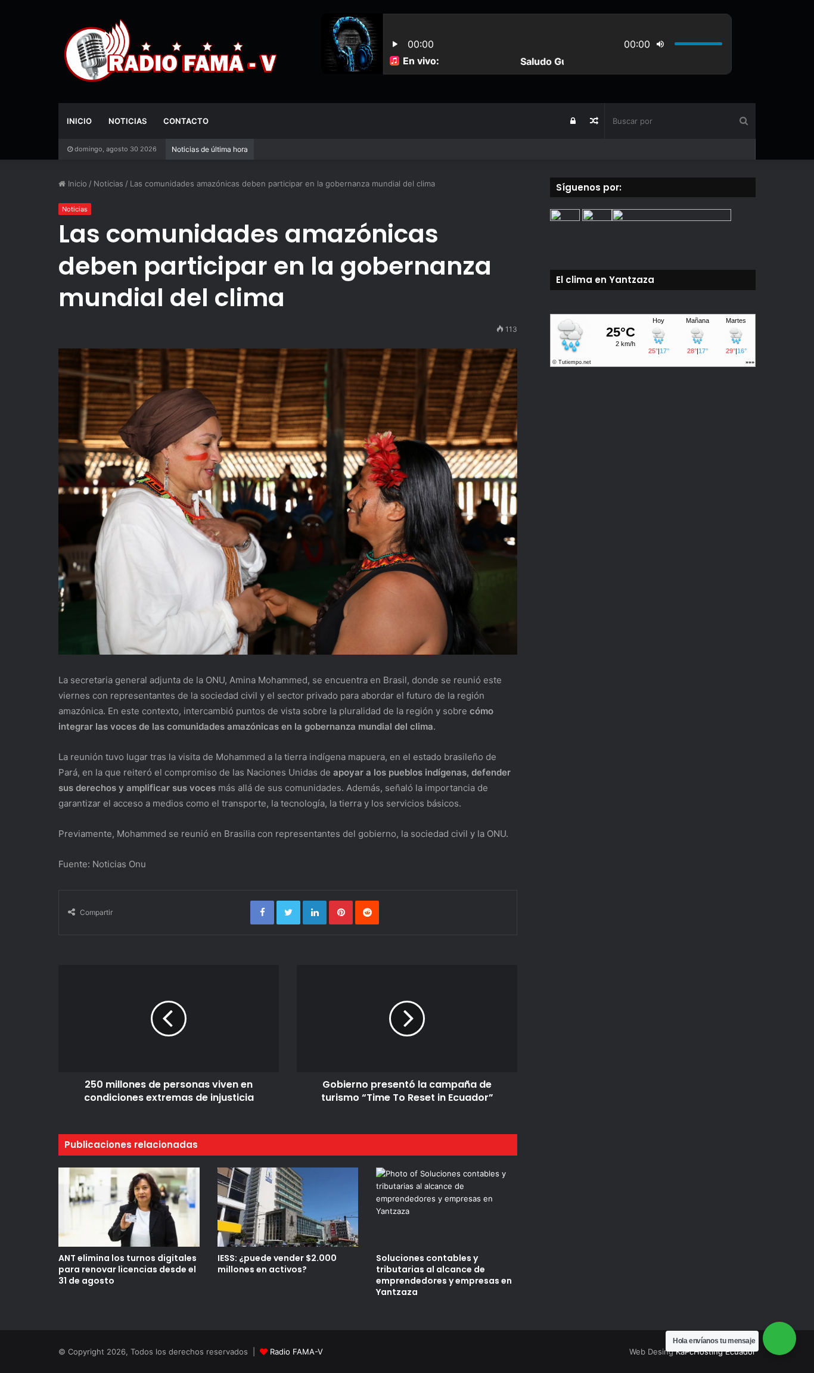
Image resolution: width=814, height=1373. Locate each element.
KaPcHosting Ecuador (716, 1351)
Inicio (79, 121)
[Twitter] (288, 912)
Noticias (127, 121)
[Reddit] (367, 912)
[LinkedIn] (315, 912)
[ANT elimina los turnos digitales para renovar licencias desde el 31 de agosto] (129, 1207)
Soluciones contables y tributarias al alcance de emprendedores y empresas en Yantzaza (444, 1275)
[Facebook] (262, 912)
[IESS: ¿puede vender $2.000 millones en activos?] (288, 1207)
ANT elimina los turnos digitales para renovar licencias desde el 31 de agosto (127, 1269)
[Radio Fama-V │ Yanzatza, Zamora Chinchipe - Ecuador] (168, 51)
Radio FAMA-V (296, 1351)
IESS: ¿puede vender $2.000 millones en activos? (277, 1263)
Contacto (186, 121)
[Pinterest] (341, 912)
